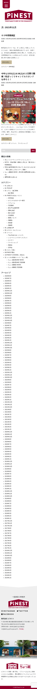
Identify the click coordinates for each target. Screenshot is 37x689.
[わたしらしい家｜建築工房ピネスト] (19, 15)
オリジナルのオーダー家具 (16, 200)
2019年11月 (8, 464)
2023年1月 (8, 370)
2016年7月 (8, 563)
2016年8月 (8, 560)
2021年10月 (8, 407)
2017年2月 (8, 545)
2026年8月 (8, 276)
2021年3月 (8, 424)
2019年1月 (8, 488)
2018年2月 (8, 516)
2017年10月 (8, 525)
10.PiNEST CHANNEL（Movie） (15, 255)
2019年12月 (8, 461)
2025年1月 (8, 313)
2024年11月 (8, 318)
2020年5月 (8, 449)
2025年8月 (8, 298)
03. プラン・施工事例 (11, 190)
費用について (12, 218)
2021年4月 (8, 422)
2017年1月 (8, 548)
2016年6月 (8, 565)
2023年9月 (8, 350)
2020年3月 (8, 454)
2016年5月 (8, 568)
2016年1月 (8, 577)
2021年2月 (8, 427)
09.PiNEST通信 (9, 252)
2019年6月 (8, 476)
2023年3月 (8, 365)
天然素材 (11, 205)
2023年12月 (8, 342)
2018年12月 (8, 491)
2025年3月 (8, 310)
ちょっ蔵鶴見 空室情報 (15, 267)
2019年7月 (8, 474)
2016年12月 (8, 550)
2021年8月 (8, 412)
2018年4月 (8, 511)
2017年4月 (8, 540)
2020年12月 (8, 432)
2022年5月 (8, 389)
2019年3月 (8, 483)
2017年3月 (8, 543)
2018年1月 (8, 518)
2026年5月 (8, 281)
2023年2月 (8, 367)
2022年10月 (8, 377)
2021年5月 (8, 419)
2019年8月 (8, 471)
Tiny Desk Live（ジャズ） (16, 235)
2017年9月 (8, 528)
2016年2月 (8, 575)
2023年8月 (8, 352)
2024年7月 (8, 325)
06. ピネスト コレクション (13, 230)
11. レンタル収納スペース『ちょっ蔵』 (17, 257)
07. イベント (13, 143)
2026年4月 (8, 283)
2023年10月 (8, 347)
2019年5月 (8, 478)
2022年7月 (8, 385)
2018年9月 (8, 498)
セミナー (11, 240)
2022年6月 (8, 387)
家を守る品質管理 (13, 208)
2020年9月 (8, 439)
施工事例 (11, 193)
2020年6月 (8, 446)
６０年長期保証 (8, 35)
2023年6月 (8, 357)
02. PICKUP (8, 188)
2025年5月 (8, 305)
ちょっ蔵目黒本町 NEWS (16, 260)
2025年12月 (8, 290)
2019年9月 (8, 469)
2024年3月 (8, 335)
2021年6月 (8, 417)
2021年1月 (8, 429)
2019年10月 (8, 466)
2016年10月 (8, 555)
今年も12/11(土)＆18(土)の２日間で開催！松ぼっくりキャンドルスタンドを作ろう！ (18, 76)
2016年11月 (8, 553)
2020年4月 (8, 451)
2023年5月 (8, 360)
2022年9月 (8, 380)
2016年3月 (8, 572)
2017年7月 (8, 533)
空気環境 (11, 215)
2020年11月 (8, 434)
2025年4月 (8, 308)
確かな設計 (11, 213)
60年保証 (12, 66)
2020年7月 (8, 444)
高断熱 (10, 220)
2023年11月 (8, 345)
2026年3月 (8, 286)
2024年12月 (8, 315)
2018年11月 (8, 493)
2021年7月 (8, 414)
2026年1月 (8, 288)
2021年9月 (8, 409)
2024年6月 (8, 328)
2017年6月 (8, 535)
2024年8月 (8, 323)
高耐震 (10, 225)
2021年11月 (8, 404)
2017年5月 (8, 538)
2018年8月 (8, 501)
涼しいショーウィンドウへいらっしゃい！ (18, 159)
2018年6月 (8, 506)
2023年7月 (8, 355)
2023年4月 (8, 362)
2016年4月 (8, 570)
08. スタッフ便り (10, 250)
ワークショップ (23, 143)
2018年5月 (8, 508)
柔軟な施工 (11, 210)
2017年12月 (8, 521)
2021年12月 (8, 402)
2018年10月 (8, 496)
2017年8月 (8, 530)
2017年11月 (8, 523)
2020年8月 (8, 441)
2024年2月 (8, 338)
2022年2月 (8, 397)
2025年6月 (8, 303)
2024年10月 (8, 320)
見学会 (10, 247)
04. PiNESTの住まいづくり (13, 195)
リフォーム (11, 203)
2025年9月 (8, 295)
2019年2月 (8, 486)
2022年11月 (8, 375)
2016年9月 (8, 558)
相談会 (10, 245)
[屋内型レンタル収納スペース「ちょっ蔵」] (18, 666)
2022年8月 (8, 382)
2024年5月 (8, 330)
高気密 (10, 223)
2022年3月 (8, 394)
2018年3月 (8, 513)
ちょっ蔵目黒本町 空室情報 (16, 262)
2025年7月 (8, 300)
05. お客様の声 (9, 227)
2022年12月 (8, 372)
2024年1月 (8, 340)
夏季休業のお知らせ (11, 177)
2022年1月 (8, 399)
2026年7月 (8, 278)
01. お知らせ (8, 185)
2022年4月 (8, 392)
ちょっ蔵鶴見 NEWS (14, 265)
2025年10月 (8, 293)
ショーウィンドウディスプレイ (17, 237)
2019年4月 (8, 481)
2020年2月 (8, 456)
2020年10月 (8, 436)
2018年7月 (8, 503)
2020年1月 (8, 459)
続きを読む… (7, 62)
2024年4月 (8, 333)
